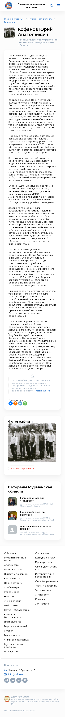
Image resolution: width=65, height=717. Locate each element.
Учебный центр (13, 587)
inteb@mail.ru (42, 390)
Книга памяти (12, 578)
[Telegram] (20, 403)
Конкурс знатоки (45, 557)
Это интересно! (44, 590)
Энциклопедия (12, 600)
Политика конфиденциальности (19, 710)
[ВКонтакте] (10, 403)
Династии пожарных (16, 573)
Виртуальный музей (15, 626)
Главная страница (14, 18)
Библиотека (11, 605)
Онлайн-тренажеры (47, 581)
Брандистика (11, 651)
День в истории (13, 582)
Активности (42, 594)
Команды (40, 599)
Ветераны (9, 22)
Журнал (8, 630)
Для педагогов (12, 621)
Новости (9, 596)
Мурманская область (40, 18)
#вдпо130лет (11, 591)
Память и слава (13, 569)
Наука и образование (17, 609)
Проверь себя (43, 562)
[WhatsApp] (25, 403)
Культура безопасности (12, 616)
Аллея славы (11, 564)
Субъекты (10, 553)
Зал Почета (42, 603)
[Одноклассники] (15, 403)
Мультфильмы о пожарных (13, 645)
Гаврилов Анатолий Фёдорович (32, 499)
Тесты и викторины (46, 585)
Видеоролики (12, 635)
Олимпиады (42, 553)
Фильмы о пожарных (16, 639)
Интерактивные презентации (44, 575)
